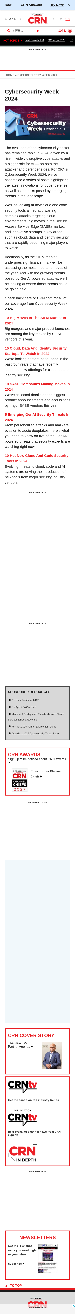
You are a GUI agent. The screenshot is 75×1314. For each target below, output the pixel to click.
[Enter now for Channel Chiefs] (21, 790)
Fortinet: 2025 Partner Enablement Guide (34, 726)
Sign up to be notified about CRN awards (37, 759)
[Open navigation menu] (6, 31)
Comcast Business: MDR (25, 700)
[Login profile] (70, 31)
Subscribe (15, 1263)
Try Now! (57, 5)
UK (61, 19)
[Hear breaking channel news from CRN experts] (22, 1153)
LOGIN (61, 31)
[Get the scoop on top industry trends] (22, 1118)
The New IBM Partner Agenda (19, 1045)
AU (21, 19)
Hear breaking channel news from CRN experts (34, 1133)
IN (14, 19)
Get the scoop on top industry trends (33, 1100)
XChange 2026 (56, 40)
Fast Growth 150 (34, 40)
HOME (10, 75)
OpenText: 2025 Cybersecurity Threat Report (36, 733)
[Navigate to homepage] (37, 23)
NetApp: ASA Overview (24, 707)
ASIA (7, 19)
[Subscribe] (48, 1273)
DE (54, 19)
